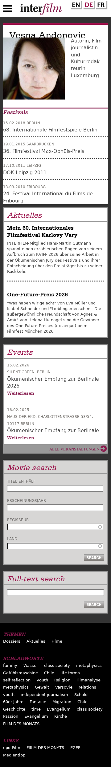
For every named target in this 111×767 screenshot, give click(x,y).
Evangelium (59, 709)
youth (42, 680)
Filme (56, 641)
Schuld (81, 694)
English (75, 4)
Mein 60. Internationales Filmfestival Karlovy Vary (42, 231)
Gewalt (42, 687)
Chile (49, 673)
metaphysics (89, 665)
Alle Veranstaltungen (74, 449)
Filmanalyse (88, 680)
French (100, 4)
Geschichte (14, 709)
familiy (10, 665)
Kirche (60, 716)
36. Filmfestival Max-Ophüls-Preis (43, 151)
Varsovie (63, 687)
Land (12, 539)
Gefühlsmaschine (20, 673)
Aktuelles (36, 641)
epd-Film (11, 747)
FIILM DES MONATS (45, 747)
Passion (10, 716)
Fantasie (38, 701)
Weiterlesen (20, 393)
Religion (62, 680)
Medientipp (14, 755)
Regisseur (18, 520)
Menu (7, 10)
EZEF (75, 747)
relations (87, 687)
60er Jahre (13, 701)
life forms (70, 673)
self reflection (17, 680)
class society (57, 665)
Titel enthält (21, 481)
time (36, 709)
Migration (61, 701)
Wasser (30, 665)
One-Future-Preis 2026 (37, 294)
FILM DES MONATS (21, 723)
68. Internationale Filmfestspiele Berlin (50, 130)
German (88, 4)
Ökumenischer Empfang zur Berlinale (53, 430)
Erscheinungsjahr (26, 501)
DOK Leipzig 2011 (25, 172)
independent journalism (44, 694)
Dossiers (11, 641)
